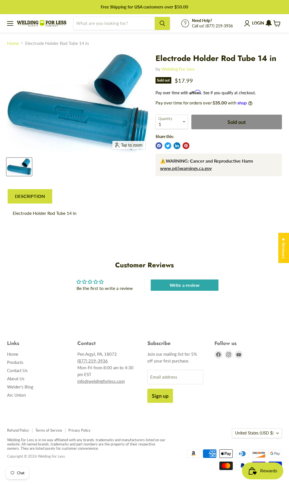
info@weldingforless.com (101, 381)
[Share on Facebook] (159, 145)
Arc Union (16, 394)
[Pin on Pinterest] (186, 145)
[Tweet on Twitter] (168, 145)
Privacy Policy (79, 430)
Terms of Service (48, 430)
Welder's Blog (20, 386)
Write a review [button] (185, 285)
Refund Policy (18, 430)
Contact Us (17, 370)
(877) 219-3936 (92, 360)
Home (13, 43)
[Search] (162, 23)
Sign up (160, 396)
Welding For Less (178, 68)
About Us (16, 378)
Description (30, 196)
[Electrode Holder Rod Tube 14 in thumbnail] (19, 167)
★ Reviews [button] (283, 248)
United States (254, 433)
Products (15, 362)
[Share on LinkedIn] (177, 145)
